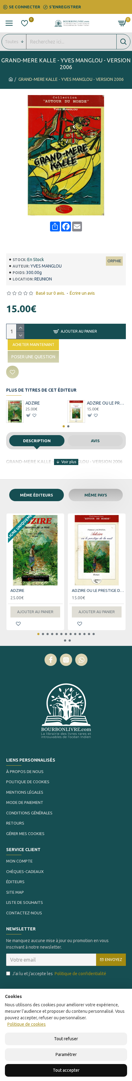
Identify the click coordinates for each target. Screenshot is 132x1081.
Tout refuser (66, 1038)
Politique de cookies (26, 1024)
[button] (64, 426)
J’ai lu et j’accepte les (59, 973)
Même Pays (95, 495)
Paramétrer (66, 1054)
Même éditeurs (36, 495)
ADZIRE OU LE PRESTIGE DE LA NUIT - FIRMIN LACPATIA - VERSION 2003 (106, 403)
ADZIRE (32, 403)
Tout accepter (66, 1070)
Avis (95, 441)
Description (37, 441)
